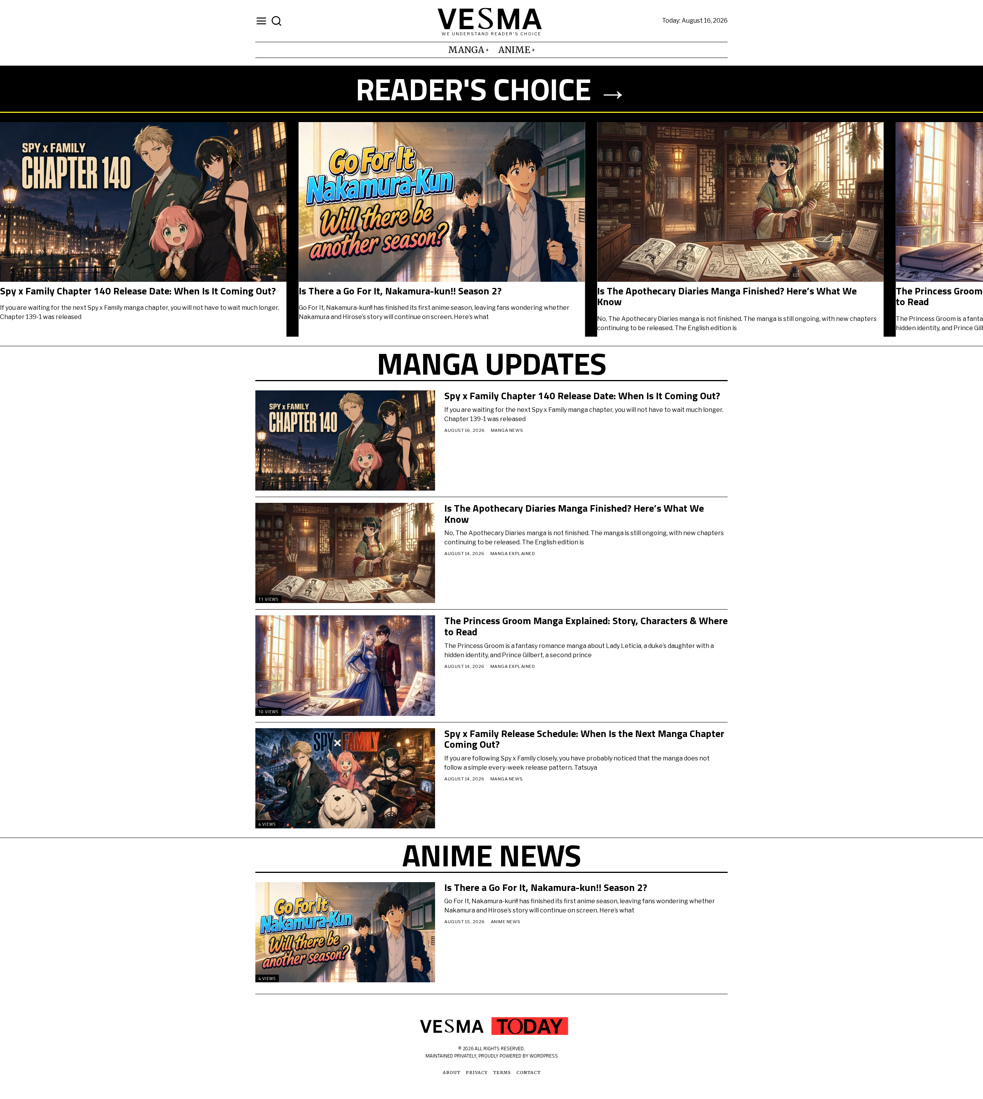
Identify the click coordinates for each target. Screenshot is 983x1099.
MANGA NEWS (507, 430)
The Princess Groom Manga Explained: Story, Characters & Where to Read (182, 296)
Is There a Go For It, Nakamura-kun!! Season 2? (545, 887)
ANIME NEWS (506, 921)
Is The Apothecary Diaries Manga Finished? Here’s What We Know (574, 514)
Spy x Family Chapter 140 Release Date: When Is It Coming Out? (775, 291)
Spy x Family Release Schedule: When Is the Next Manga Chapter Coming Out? (479, 296)
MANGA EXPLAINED (512, 553)
